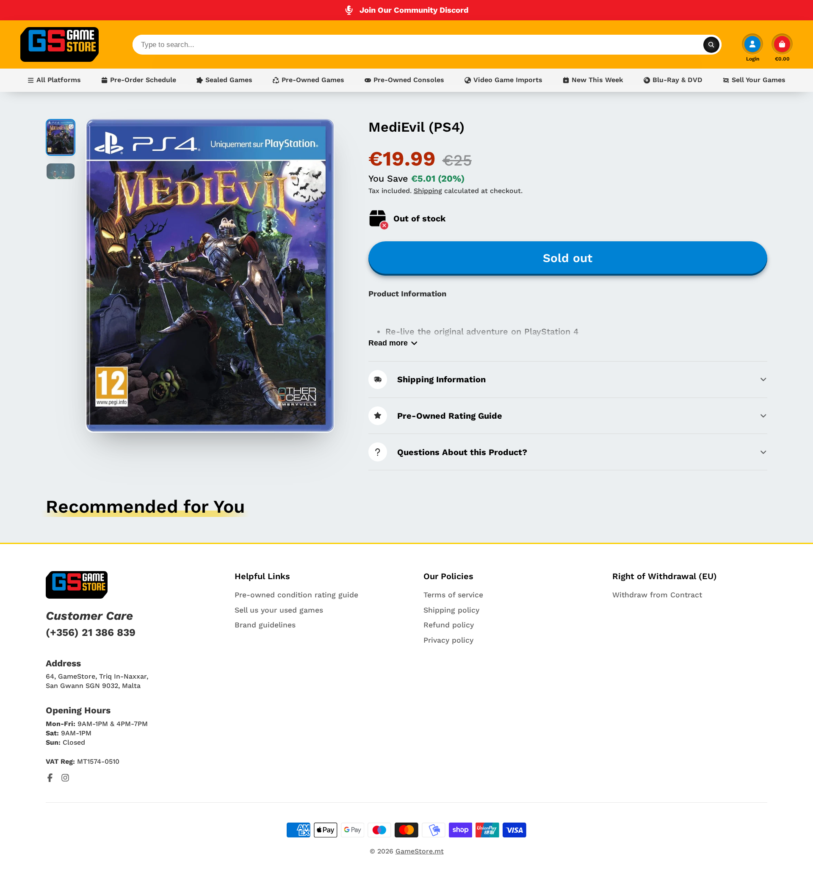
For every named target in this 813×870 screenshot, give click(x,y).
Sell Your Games (758, 80)
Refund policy (448, 625)
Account (752, 47)
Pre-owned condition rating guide (296, 595)
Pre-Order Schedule (143, 80)
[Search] (711, 44)
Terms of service (453, 595)
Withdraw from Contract (657, 595)
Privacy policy (448, 640)
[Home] (59, 44)
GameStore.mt (419, 851)
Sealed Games (228, 80)
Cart (782, 47)
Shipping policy (451, 610)
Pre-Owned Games (313, 80)
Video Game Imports (507, 80)
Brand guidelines (265, 625)
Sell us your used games (279, 610)
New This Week (597, 80)
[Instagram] (65, 777)
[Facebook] (50, 777)
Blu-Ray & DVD (677, 80)
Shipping (428, 191)
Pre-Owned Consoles (408, 80)
